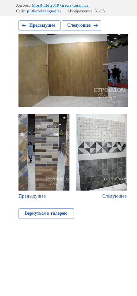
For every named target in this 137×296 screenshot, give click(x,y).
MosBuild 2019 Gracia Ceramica (60, 5)
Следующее (78, 25)
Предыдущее (42, 25)
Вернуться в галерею (46, 213)
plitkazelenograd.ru (44, 11)
